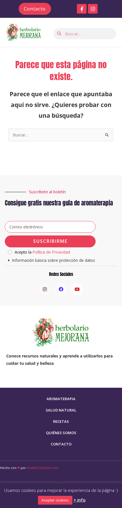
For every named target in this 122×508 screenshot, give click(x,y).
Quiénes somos (61, 432)
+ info (79, 500)
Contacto (61, 444)
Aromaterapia (61, 398)
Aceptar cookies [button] (55, 500)
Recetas (61, 421)
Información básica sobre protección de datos (53, 260)
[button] (61, 260)
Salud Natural (61, 410)
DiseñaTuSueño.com (42, 468)
